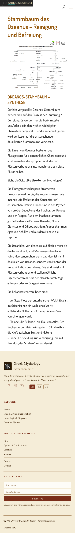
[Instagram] (15, 386)
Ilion (6, 441)
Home (7, 409)
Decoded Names (12, 422)
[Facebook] (8, 386)
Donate (7, 465)
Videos (7, 454)
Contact (7, 461)
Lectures (8, 449)
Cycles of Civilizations (15, 445)
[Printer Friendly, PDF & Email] (58, 43)
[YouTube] (22, 386)
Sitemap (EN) (9, 527)
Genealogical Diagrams (15, 418)
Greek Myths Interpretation (17, 413)
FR (39, 386)
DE (46, 386)
